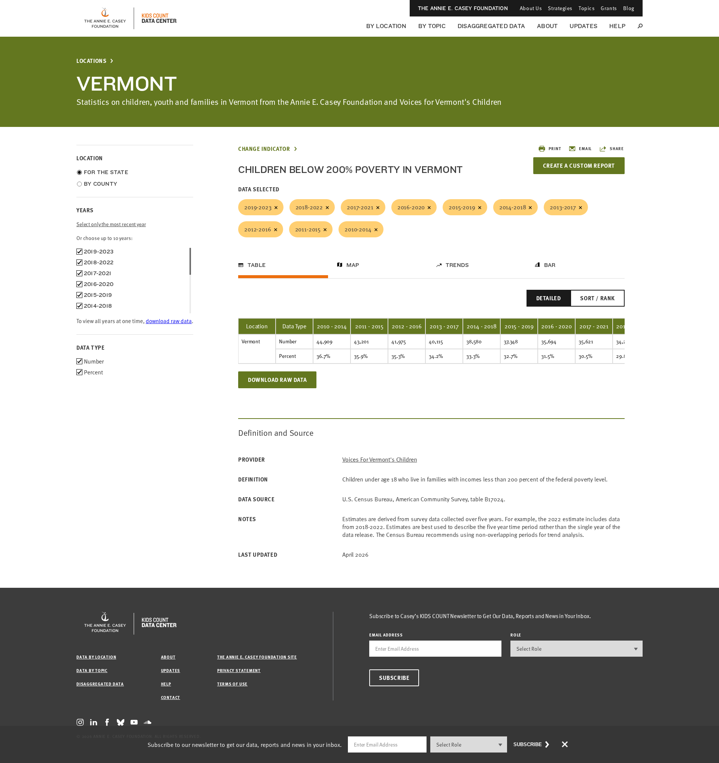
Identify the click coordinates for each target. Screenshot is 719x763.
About (547, 26)
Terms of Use (232, 684)
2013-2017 (563, 207)
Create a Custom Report (579, 165)
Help (617, 26)
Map (353, 265)
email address (386, 635)
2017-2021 (360, 207)
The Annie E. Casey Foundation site (257, 657)
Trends (457, 265)
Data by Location (96, 657)
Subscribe (394, 678)
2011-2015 (308, 229)
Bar (550, 265)
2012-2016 (257, 229)
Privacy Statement (239, 670)
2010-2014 (358, 229)
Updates (583, 26)
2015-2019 (462, 207)
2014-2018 (512, 207)
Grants (609, 8)
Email (585, 148)
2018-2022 (309, 207)
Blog (628, 8)
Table (257, 265)
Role (515, 635)
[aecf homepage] (105, 18)
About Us (531, 8)
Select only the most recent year (111, 224)
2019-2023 (257, 207)
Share (617, 148)
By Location (386, 26)
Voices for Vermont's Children (379, 459)
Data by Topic (91, 670)
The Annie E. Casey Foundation (463, 8)
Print (555, 148)
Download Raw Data (277, 380)
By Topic (432, 26)
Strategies (560, 8)
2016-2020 (411, 207)
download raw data (169, 321)
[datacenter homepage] (159, 18)
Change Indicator (264, 149)
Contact (170, 697)
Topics (587, 8)
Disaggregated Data (491, 26)
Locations (91, 61)
